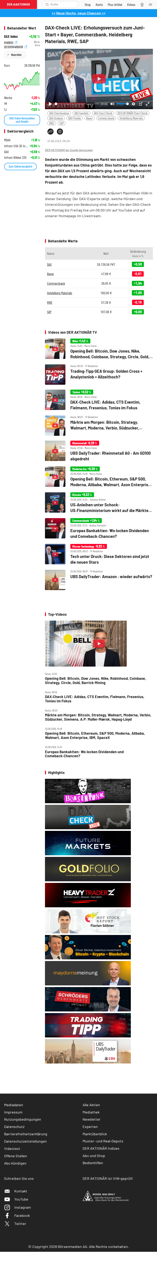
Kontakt (20, 1191)
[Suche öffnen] (47, 4)
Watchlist (16, 55)
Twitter (20, 1223)
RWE (51, 123)
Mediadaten (13, 1105)
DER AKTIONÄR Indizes (101, 1148)
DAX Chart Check (103, 113)
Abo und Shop (94, 1155)
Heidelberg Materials (131, 118)
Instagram (22, 1207)
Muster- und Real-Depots (103, 1141)
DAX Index (11, 36)
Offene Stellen (15, 1156)
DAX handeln (81, 113)
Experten (90, 1126)
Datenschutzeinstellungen (25, 1141)
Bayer (89, 118)
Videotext (12, 1148)
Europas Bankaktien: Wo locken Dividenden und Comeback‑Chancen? (84, 754)
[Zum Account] (99, 4)
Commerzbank (106, 118)
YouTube (21, 1199)
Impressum (13, 1112)
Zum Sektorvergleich (20, 166)
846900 (9, 42)
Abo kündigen (15, 1163)
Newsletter (92, 1119)
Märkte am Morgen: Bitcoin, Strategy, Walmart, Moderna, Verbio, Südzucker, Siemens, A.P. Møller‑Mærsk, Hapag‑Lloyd (98, 717)
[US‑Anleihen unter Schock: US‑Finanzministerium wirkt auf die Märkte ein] (99, 502)
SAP (61, 123)
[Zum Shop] (87, 4)
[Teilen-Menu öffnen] (50, 132)
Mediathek (91, 1112)
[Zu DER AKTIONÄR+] (114, 4)
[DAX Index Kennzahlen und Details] (22, 81)
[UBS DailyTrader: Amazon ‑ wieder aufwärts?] (99, 580)
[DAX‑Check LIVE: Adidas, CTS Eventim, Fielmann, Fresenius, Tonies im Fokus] (99, 400)
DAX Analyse (56, 118)
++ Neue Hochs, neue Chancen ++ (78, 13)
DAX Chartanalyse (59, 113)
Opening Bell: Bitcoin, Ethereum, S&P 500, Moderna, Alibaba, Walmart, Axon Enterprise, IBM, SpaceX (95, 735)
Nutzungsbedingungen (22, 1119)
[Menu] (151, 4)
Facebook (22, 1215)
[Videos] (131, 4)
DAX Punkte (74, 118)
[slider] (77, 104)
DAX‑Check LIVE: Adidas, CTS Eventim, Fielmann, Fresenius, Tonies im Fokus (94, 699)
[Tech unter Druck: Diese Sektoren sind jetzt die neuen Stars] (99, 554)
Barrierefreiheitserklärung (25, 1134)
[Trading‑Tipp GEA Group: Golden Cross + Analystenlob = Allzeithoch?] (99, 374)
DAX (49, 264)
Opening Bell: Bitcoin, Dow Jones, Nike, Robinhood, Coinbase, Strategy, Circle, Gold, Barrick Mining (95, 680)
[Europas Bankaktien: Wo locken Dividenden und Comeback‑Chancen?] (99, 528)
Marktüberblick (95, 1134)
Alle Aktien (91, 1105)
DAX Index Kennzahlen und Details (22, 119)
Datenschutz (14, 1126)
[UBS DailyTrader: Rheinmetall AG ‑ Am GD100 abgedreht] (99, 451)
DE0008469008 (14, 46)
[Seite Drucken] (60, 132)
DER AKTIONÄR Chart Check (132, 113)
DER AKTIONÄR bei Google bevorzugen (69, 150)
